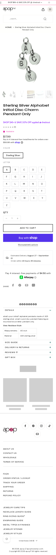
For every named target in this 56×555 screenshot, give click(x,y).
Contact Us (10, 453)
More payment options (28, 245)
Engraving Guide (13, 520)
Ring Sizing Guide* (14, 516)
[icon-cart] (43, 9)
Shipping (8, 487)
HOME (8, 27)
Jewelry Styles (12, 533)
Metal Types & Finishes (16, 525)
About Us (8, 449)
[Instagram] (41, 425)
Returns (8, 491)
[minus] (6, 218)
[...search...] (45, 19)
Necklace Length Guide (17, 512)
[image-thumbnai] (4, 94)
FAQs (6, 474)
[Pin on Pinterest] (19, 286)
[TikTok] (49, 425)
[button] (28, 228)
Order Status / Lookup (16, 478)
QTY (5, 212)
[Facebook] (25, 425)
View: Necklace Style (12, 325)
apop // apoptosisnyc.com (32, 549)
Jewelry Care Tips (14, 507)
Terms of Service (13, 462)
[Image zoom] (28, 61)
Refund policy (12, 495)
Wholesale (9, 457)
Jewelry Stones (13, 529)
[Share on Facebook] (12, 286)
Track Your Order (14, 482)
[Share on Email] (26, 286)
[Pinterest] (33, 425)
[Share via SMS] (33, 286)
